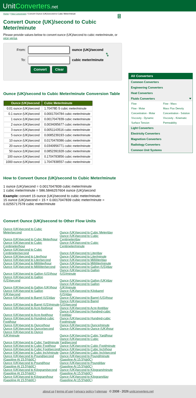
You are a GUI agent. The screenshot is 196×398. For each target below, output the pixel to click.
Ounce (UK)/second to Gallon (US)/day (86, 266)
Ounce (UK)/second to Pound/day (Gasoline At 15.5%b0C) (82, 364)
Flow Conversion (18, 14)
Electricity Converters (145, 133)
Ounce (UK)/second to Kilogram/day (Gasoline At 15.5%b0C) (84, 378)
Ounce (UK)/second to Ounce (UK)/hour (87, 328)
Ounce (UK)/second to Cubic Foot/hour (29, 345)
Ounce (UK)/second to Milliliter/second (29, 266)
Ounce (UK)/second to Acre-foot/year (28, 308)
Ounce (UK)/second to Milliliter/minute (85, 263)
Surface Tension (140, 122)
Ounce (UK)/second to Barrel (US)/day (29, 297)
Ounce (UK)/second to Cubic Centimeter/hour (22, 244)
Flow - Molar (138, 108)
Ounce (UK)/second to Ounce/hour (26, 325)
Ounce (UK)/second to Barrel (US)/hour (86, 297)
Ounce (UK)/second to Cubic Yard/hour (86, 335)
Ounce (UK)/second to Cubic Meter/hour (30, 239)
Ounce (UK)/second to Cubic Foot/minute (87, 345)
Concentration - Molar (143, 113)
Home (6, 14)
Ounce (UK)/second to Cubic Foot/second (31, 349)
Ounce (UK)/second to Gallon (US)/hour (30, 273)
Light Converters (142, 128)
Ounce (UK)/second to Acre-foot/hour (28, 315)
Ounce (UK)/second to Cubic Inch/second (88, 352)
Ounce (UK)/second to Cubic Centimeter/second (22, 251)
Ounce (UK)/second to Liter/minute (83, 256)
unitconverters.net (141, 391)
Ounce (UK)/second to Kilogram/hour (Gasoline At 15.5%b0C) (28, 378)
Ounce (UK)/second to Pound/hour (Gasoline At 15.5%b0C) (26, 364)
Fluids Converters (143, 98)
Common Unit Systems (146, 150)
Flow (133, 103)
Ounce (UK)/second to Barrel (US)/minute (31, 304)
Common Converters (145, 82)
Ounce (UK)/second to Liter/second (27, 260)
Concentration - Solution (176, 113)
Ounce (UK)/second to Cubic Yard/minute (31, 342)
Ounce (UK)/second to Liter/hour (25, 256)
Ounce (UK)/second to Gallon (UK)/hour (30, 287)
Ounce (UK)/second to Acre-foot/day (84, 308)
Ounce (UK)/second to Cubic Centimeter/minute (79, 244)
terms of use (65, 391)
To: (23, 60)
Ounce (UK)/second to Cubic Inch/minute (31, 352)
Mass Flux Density (173, 108)
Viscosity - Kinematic (175, 118)
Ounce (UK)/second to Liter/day (81, 253)
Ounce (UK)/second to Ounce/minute (84, 325)
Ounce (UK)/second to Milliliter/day (83, 260)
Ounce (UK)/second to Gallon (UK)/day (86, 280)
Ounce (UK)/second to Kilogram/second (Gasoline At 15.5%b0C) (30, 371)
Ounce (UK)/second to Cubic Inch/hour (86, 349)
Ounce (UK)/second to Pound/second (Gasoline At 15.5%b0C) (28, 357)
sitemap (101, 391)
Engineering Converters (147, 87)
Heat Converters (142, 93)
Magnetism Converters (146, 139)
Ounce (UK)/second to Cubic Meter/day (86, 232)
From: (21, 50)
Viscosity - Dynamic (142, 118)
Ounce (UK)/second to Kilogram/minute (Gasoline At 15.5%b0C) (86, 371)
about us (48, 391)
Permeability (170, 122)
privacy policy (84, 391)
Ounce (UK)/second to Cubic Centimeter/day (79, 237)
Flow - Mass (170, 103)
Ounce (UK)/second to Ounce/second (28, 328)
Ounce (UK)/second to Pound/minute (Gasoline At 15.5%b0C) (84, 357)
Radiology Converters (145, 144)
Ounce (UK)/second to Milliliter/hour (27, 263)
